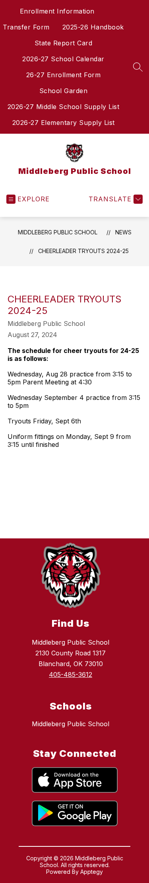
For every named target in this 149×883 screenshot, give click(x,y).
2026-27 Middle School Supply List (64, 107)
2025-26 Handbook (93, 27)
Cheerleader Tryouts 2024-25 (83, 251)
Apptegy (91, 871)
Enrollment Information (57, 11)
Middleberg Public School (57, 232)
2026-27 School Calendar (63, 59)
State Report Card (64, 43)
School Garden (63, 91)
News (123, 232)
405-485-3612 (70, 674)
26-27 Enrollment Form (63, 75)
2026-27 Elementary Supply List (63, 123)
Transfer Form (26, 27)
